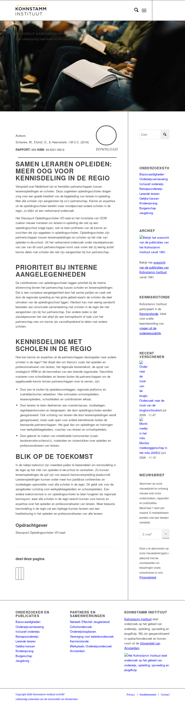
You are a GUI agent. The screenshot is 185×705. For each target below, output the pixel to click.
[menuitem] (134, 10)
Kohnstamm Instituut (138, 619)
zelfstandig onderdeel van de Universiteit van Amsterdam (47, 699)
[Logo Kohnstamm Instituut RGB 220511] (31, 10)
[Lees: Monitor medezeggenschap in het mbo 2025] (143, 438)
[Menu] (144, 10)
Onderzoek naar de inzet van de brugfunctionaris (151, 405)
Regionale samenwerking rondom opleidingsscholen (66, 33)
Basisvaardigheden (151, 174)
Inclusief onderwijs (151, 184)
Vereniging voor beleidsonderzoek (92, 636)
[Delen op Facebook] (17, 573)
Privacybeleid (147, 577)
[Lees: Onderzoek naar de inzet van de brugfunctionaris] (143, 396)
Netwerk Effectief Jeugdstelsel (90, 622)
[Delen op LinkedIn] (22, 573)
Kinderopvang (148, 203)
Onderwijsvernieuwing (153, 179)
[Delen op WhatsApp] (19, 573)
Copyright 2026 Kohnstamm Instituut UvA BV (40, 694)
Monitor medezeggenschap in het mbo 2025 (153, 448)
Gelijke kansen (149, 198)
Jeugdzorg (146, 213)
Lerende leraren (149, 193)
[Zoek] (134, 10)
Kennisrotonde (148, 313)
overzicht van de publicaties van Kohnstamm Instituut (154, 267)
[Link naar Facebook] (159, 10)
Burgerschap (147, 208)
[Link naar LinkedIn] (166, 10)
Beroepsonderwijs (150, 188)
